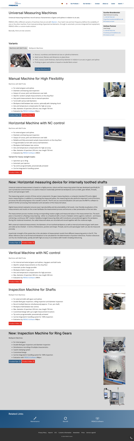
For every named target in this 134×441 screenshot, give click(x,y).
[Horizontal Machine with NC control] (114, 135)
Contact (97, 3)
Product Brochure (41, 69)
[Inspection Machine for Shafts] (114, 302)
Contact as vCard (109, 21)
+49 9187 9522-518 (110, 30)
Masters (54, 22)
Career (113, 3)
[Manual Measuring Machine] (114, 90)
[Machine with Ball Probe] (21, 61)
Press (83, 432)
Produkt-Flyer (14, 361)
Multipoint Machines (36, 48)
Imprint (50, 432)
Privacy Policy (42, 432)
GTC (55, 432)
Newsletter (76, 432)
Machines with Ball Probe (18, 48)
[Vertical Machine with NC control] (114, 264)
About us (105, 3)
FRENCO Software (29, 111)
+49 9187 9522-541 (110, 17)
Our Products (75, 3)
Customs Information (65, 432)
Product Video (27, 115)
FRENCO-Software (30, 357)
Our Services (87, 3)
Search (120, 3)
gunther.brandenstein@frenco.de (114, 19)
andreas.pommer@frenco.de (113, 33)
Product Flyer (14, 115)
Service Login (90, 432)
